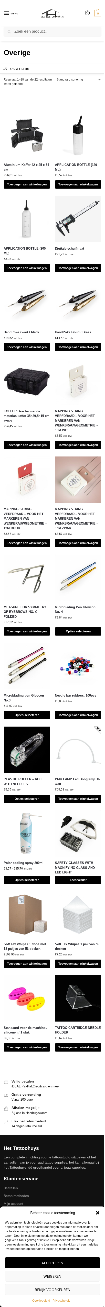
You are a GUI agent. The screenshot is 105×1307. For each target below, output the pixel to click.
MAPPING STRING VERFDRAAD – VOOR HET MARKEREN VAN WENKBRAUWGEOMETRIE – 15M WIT (76, 420)
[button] (97, 1212)
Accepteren (52, 1262)
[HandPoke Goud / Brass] (78, 303)
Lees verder (78, 880)
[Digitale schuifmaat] (78, 219)
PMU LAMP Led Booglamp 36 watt (77, 781)
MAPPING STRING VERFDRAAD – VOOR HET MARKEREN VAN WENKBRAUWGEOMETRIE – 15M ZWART (76, 518)
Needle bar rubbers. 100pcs (75, 695)
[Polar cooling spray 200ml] (27, 833)
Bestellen (11, 1188)
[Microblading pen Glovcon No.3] (27, 666)
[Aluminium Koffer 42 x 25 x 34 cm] (27, 135)
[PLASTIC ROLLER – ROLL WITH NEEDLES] (27, 750)
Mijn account (13, 1204)
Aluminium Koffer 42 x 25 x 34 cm (26, 167)
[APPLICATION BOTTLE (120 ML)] (78, 135)
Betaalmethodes (16, 1196)
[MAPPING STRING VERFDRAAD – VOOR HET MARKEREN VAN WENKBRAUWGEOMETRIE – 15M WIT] (78, 382)
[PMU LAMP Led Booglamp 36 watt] (78, 750)
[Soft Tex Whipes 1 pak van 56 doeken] (78, 915)
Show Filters (20, 69)
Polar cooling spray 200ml (23, 863)
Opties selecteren (78, 631)
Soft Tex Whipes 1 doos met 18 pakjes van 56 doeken (25, 946)
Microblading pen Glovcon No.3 (24, 698)
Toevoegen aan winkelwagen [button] (27, 184)
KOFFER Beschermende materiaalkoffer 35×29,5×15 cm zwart (27, 416)
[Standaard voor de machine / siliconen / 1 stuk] (27, 998)
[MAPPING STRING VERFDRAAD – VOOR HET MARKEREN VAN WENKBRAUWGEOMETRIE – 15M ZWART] (78, 479)
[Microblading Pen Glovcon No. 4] (78, 578)
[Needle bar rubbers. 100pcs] (78, 666)
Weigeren (52, 1276)
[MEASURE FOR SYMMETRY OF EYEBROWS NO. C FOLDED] (27, 578)
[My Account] (87, 13)
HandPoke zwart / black (21, 332)
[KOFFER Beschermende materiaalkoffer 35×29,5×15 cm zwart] (27, 382)
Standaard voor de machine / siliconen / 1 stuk (25, 1030)
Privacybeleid (61, 1300)
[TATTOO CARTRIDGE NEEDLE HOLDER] (78, 998)
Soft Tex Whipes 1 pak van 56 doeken (77, 946)
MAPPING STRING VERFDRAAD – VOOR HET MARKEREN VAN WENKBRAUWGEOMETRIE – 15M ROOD (25, 518)
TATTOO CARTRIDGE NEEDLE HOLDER (78, 1030)
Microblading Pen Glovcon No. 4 (75, 609)
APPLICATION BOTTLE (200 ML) (25, 251)
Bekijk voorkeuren (53, 1289)
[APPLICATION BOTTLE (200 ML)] (27, 219)
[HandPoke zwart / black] (27, 303)
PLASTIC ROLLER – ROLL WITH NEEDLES (23, 781)
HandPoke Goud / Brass (73, 332)
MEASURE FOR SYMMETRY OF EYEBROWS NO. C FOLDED (25, 611)
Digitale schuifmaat (69, 248)
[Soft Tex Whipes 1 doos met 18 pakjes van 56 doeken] (27, 915)
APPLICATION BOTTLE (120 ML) (76, 167)
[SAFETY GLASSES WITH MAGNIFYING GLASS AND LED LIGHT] (78, 833)
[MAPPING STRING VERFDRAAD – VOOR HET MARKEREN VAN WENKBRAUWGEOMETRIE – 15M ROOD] (27, 479)
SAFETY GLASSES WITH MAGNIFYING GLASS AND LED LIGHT (75, 867)
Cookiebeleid (41, 1300)
